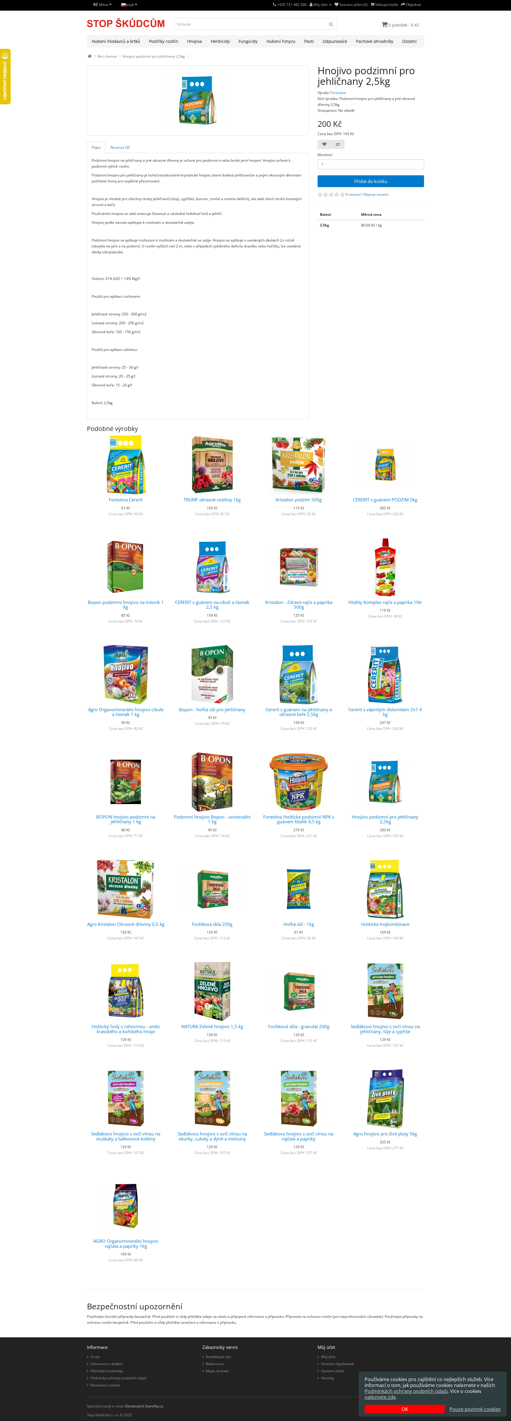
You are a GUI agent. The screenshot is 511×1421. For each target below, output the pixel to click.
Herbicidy (220, 41)
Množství (325, 154)
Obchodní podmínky (106, 1370)
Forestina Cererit (126, 500)
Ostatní (409, 41)
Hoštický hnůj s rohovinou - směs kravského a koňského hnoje (126, 1028)
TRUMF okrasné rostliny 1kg (212, 500)
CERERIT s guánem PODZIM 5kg (385, 500)
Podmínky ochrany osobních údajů (118, 1378)
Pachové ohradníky (374, 41)
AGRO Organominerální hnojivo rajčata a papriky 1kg (125, 1243)
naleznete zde (380, 1397)
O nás (95, 1356)
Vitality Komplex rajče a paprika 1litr (385, 602)
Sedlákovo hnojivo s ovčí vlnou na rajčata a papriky (298, 1136)
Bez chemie (107, 56)
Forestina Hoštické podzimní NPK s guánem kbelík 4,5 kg (298, 819)
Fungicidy (248, 41)
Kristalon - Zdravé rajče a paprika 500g (298, 604)
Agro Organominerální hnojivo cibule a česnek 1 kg (126, 712)
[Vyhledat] (331, 24)
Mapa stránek (217, 1370)
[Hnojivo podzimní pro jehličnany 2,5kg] (198, 100)
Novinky (327, 1378)
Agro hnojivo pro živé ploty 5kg (385, 1134)
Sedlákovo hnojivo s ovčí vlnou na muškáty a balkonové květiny (125, 1136)
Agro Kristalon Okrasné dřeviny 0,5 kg (125, 924)
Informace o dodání (106, 1363)
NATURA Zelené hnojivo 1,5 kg (212, 1026)
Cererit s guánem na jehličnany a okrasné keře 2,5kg (299, 712)
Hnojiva (194, 41)
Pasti (309, 41)
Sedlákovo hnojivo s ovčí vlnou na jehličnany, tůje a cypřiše (385, 1028)
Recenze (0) (120, 147)
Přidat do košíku (370, 181)
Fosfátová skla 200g (212, 924)
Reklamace (215, 1363)
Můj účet (328, 1356)
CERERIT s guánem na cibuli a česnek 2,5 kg (212, 604)
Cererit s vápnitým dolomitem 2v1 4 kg (385, 712)
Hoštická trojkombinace (385, 924)
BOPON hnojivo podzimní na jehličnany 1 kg (125, 819)
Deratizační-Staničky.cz (144, 1406)
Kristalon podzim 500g (299, 500)
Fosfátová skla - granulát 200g (298, 1026)
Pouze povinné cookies (475, 1409)
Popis (96, 147)
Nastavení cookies (105, 1385)
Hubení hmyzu (280, 41)
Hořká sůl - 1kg (298, 924)
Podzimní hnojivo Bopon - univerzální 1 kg (212, 819)
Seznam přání (332, 1370)
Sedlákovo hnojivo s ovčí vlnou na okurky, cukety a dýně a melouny (212, 1136)
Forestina (338, 92)
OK (405, 1409)
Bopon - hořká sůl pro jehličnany (212, 709)
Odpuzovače (335, 41)
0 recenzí (353, 194)
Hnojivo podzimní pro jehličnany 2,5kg (154, 56)
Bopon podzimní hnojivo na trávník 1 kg (126, 604)
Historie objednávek (337, 1363)
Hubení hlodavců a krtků (116, 41)
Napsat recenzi (376, 194)
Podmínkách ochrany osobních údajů (406, 1391)
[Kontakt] (274, 4)
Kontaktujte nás (218, 1356)
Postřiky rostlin (163, 41)
